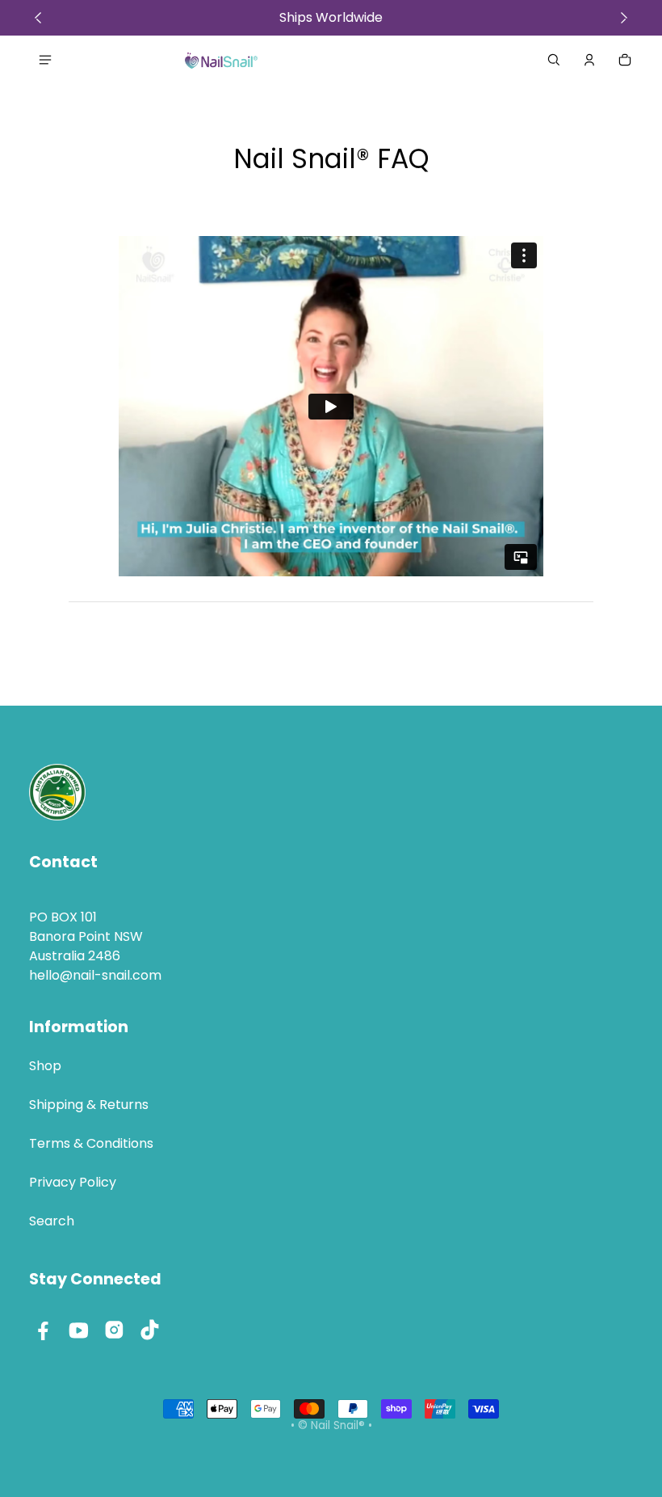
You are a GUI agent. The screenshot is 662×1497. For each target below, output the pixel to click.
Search (51, 1221)
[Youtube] (79, 1329)
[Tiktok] (150, 1329)
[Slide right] (624, 17)
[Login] (589, 60)
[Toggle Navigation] (45, 60)
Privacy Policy (72, 1182)
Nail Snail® (338, 1425)
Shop (45, 1065)
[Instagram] (114, 1329)
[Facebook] (43, 1329)
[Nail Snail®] (221, 60)
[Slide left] (38, 17)
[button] (554, 60)
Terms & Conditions (91, 1143)
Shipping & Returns (89, 1104)
